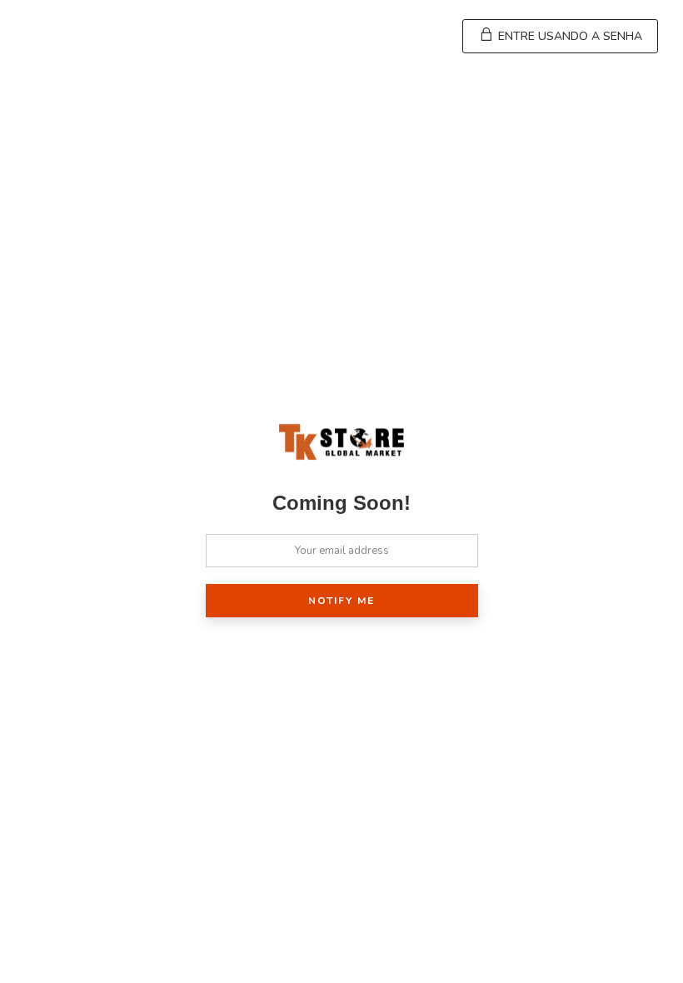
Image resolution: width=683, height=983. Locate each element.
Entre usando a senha (568, 36)
